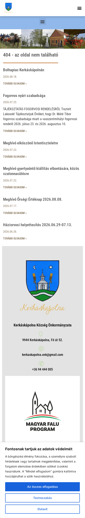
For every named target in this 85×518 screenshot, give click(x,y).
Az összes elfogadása (42, 486)
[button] (79, 8)
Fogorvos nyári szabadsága (24, 95)
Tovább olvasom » (15, 83)
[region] (42, 480)
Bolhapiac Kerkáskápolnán (23, 70)
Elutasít (42, 509)
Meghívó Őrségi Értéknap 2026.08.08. (32, 199)
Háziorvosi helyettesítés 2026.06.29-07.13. (37, 224)
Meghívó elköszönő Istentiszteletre (30, 143)
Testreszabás (42, 498)
